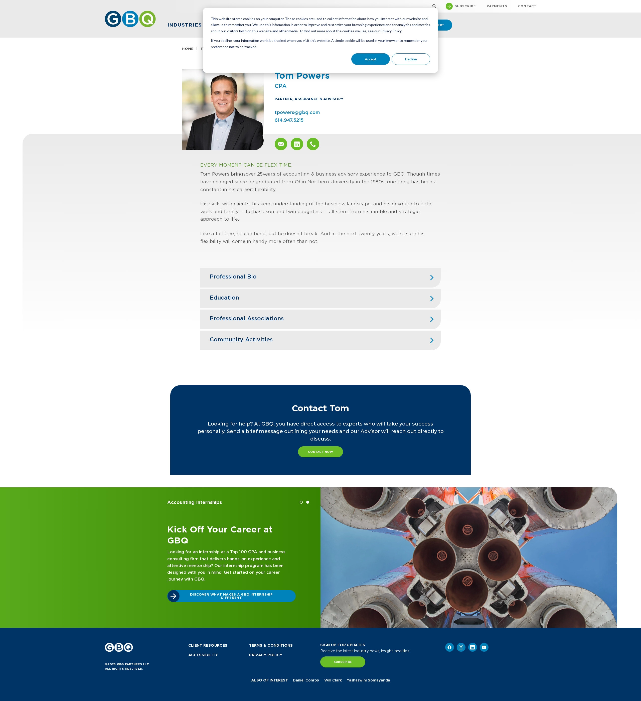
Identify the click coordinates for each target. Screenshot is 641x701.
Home (188, 49)
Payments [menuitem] (497, 6)
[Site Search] (433, 6)
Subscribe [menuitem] (465, 6)
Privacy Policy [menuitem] (265, 655)
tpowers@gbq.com (297, 112)
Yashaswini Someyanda (368, 680)
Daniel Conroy (306, 680)
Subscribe (343, 662)
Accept (370, 59)
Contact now (320, 452)
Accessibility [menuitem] (203, 655)
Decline (411, 59)
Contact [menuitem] (527, 6)
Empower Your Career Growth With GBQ (280, 603)
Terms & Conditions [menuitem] (271, 645)
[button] (301, 502)
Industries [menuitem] (185, 25)
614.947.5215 (289, 120)
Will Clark (333, 680)
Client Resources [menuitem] (208, 645)
